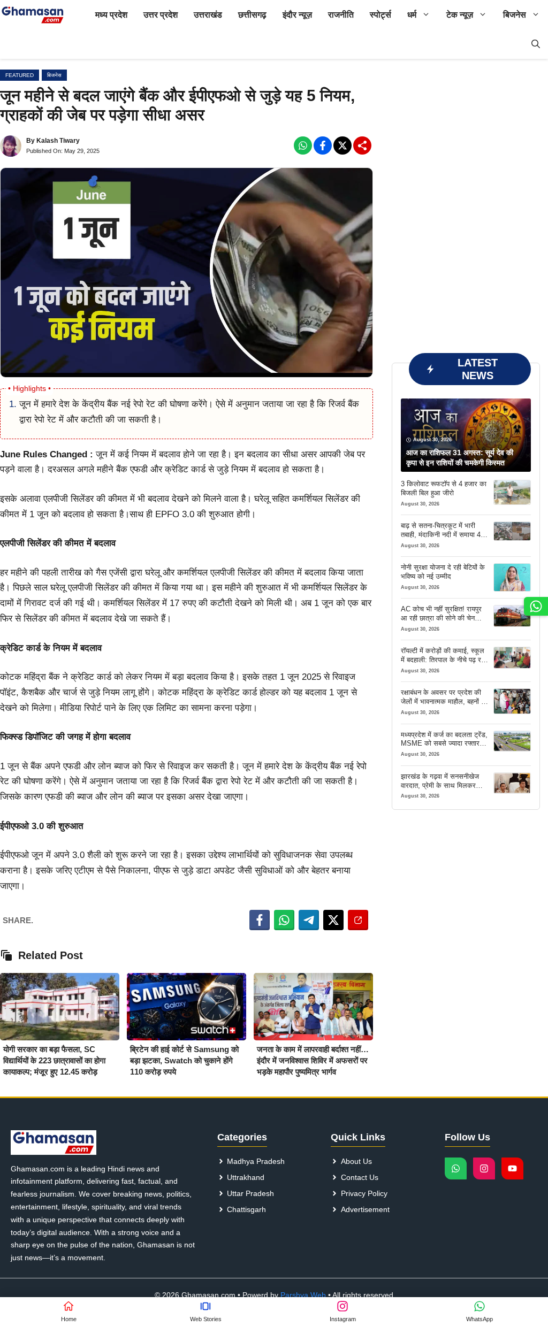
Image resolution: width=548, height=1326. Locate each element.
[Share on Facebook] (259, 920)
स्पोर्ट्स (380, 14)
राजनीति (341, 14)
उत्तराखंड (208, 14)
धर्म (411, 14)
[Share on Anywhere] (358, 920)
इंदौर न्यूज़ (297, 14)
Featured (19, 75)
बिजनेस (514, 14)
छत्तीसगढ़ (252, 14)
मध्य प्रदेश (111, 14)
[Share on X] (333, 920)
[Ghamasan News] (32, 14)
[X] (342, 145)
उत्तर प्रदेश (160, 14)
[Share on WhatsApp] (284, 920)
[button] (535, 44)
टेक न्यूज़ (459, 14)
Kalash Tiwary (58, 140)
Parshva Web (303, 1295)
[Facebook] (303, 145)
